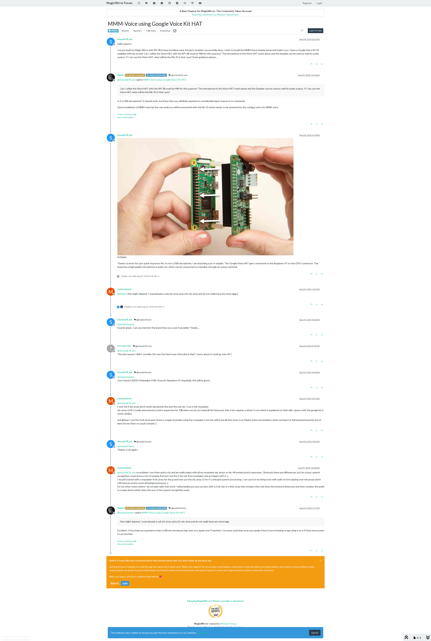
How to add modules (125, 117)
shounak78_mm (124, 39)
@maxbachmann (144, 319)
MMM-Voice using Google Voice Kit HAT (164, 79)
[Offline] (112, 77)
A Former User (124, 346)
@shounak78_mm (179, 75)
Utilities (114, 31)
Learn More (203, 632)
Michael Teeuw (229, 623)
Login (125, 583)
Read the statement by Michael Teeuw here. (215, 14)
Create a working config (126, 114)
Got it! (314, 632)
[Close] (321, 560)
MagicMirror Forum (119, 3)
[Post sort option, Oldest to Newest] (302, 30)
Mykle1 (120, 75)
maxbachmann (124, 289)
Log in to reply (315, 30)
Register (115, 583)
